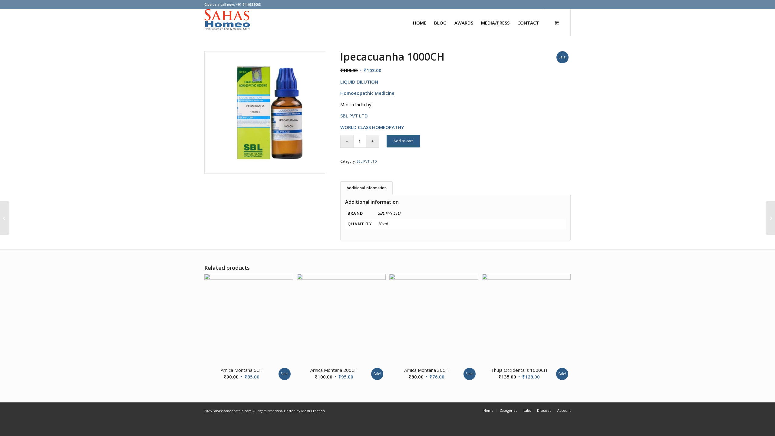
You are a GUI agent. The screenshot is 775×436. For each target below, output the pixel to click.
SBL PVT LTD (367, 161)
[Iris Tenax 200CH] (4, 218)
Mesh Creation (313, 410)
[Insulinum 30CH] (770, 218)
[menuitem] (419, 22)
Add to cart (403, 141)
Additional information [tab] (367, 187)
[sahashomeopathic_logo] (227, 22)
